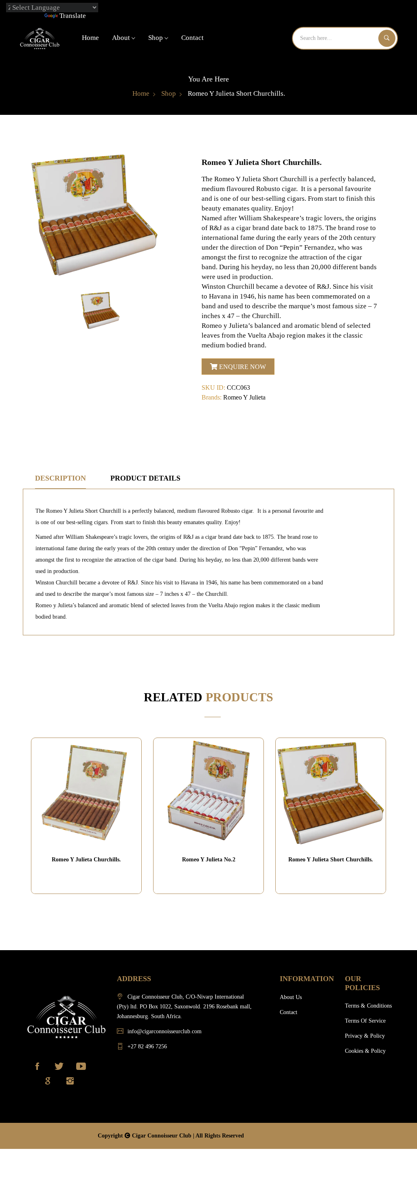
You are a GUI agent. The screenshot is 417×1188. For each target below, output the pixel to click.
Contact (192, 38)
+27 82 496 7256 (147, 1046)
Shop (156, 38)
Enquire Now (241, 366)
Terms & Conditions (368, 1006)
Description (60, 478)
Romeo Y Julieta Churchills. (86, 859)
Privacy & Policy (365, 1036)
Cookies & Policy (365, 1051)
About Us (291, 997)
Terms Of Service (365, 1021)
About (122, 38)
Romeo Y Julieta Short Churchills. (330, 859)
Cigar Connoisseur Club (162, 1136)
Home (90, 38)
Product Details (145, 478)
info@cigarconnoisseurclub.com (164, 1031)
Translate (72, 16)
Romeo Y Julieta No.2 (208, 859)
